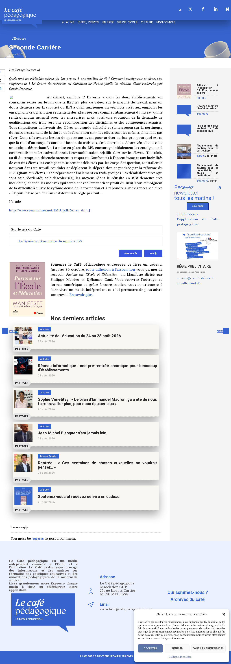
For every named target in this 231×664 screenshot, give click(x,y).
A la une (68, 22)
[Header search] (180, 9)
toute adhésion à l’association (110, 270)
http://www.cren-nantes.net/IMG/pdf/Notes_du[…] (49, 210)
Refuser (177, 648)
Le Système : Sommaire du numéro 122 (50, 241)
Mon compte (165, 22)
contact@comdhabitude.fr (195, 278)
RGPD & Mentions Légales (104, 656)
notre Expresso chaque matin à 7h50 (43, 585)
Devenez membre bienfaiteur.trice (207, 107)
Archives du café (188, 599)
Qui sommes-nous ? (187, 592)
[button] (224, 614)
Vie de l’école (127, 22)
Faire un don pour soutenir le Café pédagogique (207, 128)
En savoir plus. (81, 295)
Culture (147, 22)
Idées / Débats (88, 22)
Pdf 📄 (153, 253)
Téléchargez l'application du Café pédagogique (197, 219)
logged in (38, 538)
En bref (108, 22)
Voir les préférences (208, 648)
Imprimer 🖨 (130, 253)
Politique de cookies (180, 657)
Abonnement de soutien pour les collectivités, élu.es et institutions (207, 170)
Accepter (150, 648)
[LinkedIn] (215, 9)
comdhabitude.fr (189, 283)
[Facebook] (203, 9)
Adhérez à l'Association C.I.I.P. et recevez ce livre (207, 89)
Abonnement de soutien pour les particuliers (207, 148)
